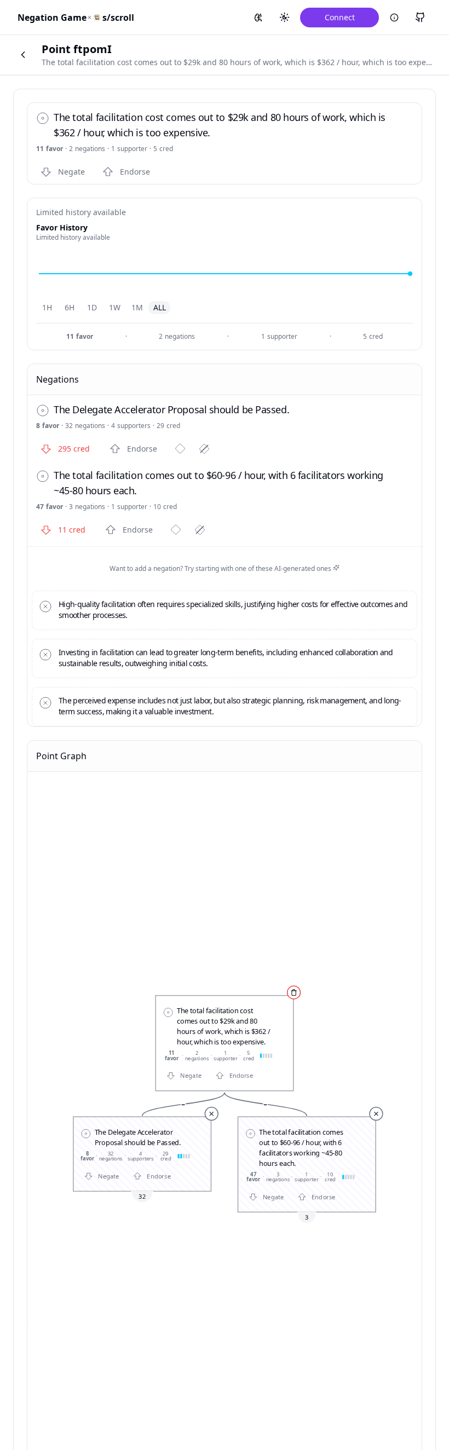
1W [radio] (114, 307)
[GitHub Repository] (420, 17)
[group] (103, 307)
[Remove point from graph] (294, 993)
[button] (65, 172)
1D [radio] (92, 307)
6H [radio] (69, 307)
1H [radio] (47, 307)
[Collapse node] (211, 1113)
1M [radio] (137, 307)
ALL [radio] (159, 307)
